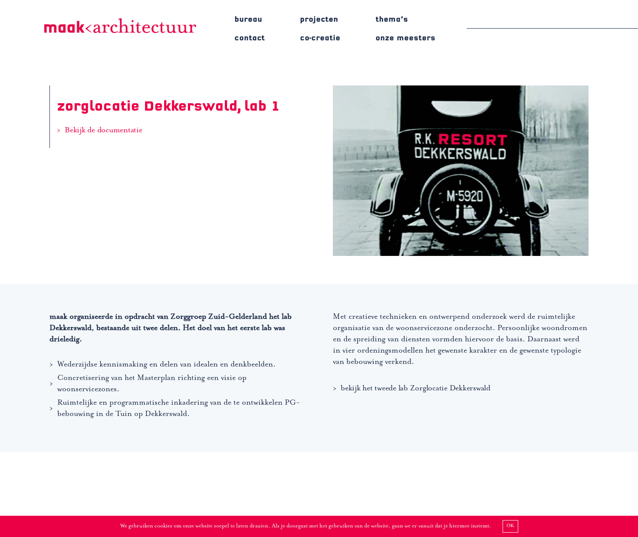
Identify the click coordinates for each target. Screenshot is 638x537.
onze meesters (405, 38)
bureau (248, 19)
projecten (319, 19)
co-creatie (320, 38)
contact (249, 38)
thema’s (391, 19)
